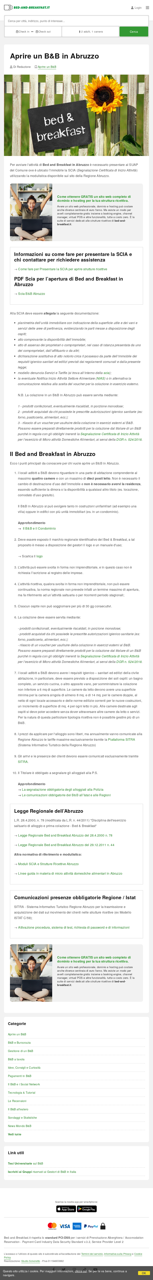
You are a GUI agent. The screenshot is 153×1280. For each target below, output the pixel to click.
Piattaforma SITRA (121, 739)
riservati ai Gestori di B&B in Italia (42, 1172)
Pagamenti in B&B (19, 1076)
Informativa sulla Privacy (117, 1253)
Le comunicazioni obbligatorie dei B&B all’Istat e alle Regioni (66, 795)
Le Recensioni (17, 1101)
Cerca (134, 32)
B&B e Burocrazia (19, 1042)
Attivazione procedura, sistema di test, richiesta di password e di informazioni (73, 927)
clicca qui (81, 1271)
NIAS (101, 378)
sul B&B (25, 1163)
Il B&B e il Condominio (39, 528)
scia (107, 372)
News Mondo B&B (19, 1126)
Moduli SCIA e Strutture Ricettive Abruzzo (48, 864)
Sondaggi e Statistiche (22, 1117)
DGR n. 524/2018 (129, 439)
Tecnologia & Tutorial (21, 1092)
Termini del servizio (92, 1253)
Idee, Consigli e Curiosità (24, 1067)
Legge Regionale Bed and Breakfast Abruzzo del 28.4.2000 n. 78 (65, 835)
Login (138, 8)
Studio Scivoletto (30, 1261)
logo (39, 556)
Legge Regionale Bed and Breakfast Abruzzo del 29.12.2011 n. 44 (66, 844)
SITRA (23, 761)
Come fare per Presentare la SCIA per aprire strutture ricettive (62, 269)
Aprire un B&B (47, 67)
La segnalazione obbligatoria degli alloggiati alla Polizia (62, 789)
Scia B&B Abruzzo (31, 293)
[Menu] (147, 8)
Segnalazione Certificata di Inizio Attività (109, 434)
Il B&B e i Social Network (24, 1084)
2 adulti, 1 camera (92, 31)
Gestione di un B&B (20, 1051)
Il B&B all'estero (18, 1109)
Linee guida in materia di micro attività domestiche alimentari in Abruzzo (70, 873)
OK (144, 1273)
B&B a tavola (16, 1059)
